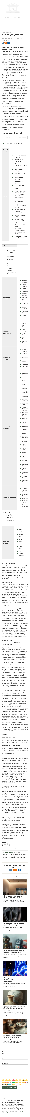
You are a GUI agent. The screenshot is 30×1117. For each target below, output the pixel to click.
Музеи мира (12, 16)
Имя (3, 1053)
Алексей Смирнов (8, 852)
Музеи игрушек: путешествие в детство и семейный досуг (14, 951)
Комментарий (5, 1063)
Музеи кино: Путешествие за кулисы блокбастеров (13, 924)
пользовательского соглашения (10, 1109)
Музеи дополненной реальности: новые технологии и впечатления (15, 979)
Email (3, 1058)
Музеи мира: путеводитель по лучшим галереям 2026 (13, 897)
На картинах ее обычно (8, 100)
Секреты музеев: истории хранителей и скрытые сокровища (12, 1037)
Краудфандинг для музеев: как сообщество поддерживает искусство (14, 1008)
